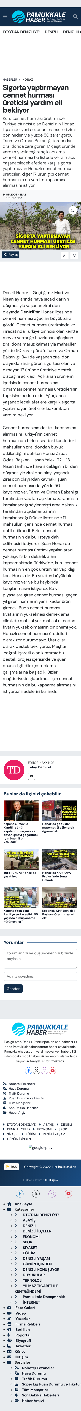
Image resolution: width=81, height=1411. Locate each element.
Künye (20, 1351)
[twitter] (36, 1193)
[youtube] (68, 1193)
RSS (13, 1167)
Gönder (13, 988)
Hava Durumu (19, 1088)
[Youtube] (52, 1070)
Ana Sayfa (23, 1204)
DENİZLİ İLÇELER (18, 1129)
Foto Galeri (25, 1307)
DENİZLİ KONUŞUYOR (40, 1269)
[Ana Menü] (5, 16)
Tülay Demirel (39, 767)
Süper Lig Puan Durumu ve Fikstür (51, 1384)
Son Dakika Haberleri (23, 1108)
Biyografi (23, 1340)
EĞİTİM (31, 1134)
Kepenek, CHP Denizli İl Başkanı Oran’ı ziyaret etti (58, 914)
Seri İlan (22, 1329)
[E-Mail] (31, 776)
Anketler (23, 1346)
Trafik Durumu (19, 1093)
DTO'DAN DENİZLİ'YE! (21, 32)
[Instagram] (44, 1070)
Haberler (10, 79)
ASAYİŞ (48, 1124)
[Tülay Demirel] (14, 769)
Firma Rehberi (27, 1324)
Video (20, 1313)
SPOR (63, 1129)
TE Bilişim (51, 1180)
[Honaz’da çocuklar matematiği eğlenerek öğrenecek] (59, 810)
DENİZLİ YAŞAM (54, 1134)
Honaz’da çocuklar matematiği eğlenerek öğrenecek (58, 827)
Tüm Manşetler (19, 1103)
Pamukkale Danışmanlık (43, 1296)
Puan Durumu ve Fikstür (26, 1098)
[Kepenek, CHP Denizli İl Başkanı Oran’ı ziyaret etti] (59, 897)
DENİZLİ (51, 32)
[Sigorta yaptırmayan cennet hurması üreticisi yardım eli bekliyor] (40, 226)
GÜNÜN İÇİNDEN (19, 1139)
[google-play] (40, 1148)
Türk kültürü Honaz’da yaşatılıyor (20, 874)
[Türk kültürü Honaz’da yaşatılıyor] (21, 859)
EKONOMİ (44, 1129)
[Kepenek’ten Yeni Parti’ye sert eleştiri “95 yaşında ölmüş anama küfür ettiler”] (21, 897)
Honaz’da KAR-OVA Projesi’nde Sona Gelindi (56, 876)
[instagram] (52, 1193)
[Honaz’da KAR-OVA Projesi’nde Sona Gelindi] (59, 859)
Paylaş (13, 255)
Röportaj (23, 1335)
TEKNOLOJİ (32, 1280)
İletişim (21, 1357)
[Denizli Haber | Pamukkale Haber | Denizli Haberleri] (39, 16)
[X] (36, 1070)
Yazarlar (22, 1318)
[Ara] (75, 17)
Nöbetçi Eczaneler (22, 1084)
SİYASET (13, 1134)
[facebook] (19, 1193)
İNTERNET (31, 1302)
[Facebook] (28, 1070)
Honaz (27, 79)
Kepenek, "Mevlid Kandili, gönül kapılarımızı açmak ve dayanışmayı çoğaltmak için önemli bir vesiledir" (21, 833)
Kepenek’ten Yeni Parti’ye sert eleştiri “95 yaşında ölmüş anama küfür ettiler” (21, 916)
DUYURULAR (33, 1275)
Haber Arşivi (17, 1112)
